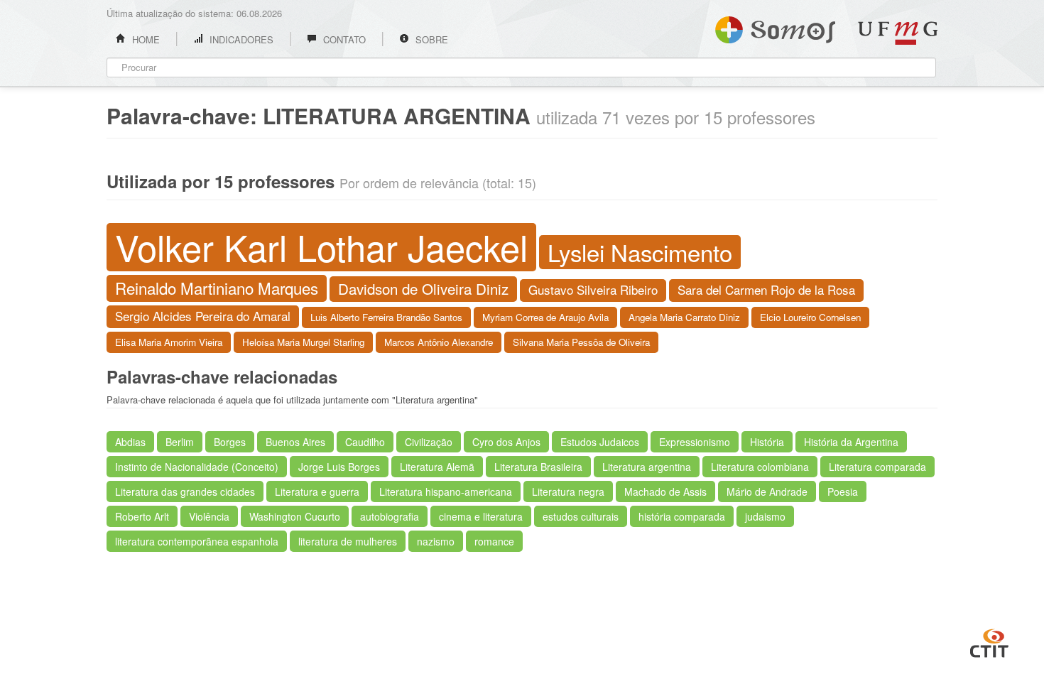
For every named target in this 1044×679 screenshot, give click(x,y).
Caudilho (365, 442)
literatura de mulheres (347, 541)
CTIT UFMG (989, 641)
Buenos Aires (295, 442)
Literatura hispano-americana (445, 491)
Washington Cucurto (294, 516)
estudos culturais (581, 516)
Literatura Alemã (437, 467)
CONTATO (343, 39)
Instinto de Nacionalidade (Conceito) (196, 467)
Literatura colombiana (760, 467)
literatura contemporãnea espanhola (196, 541)
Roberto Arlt (142, 516)
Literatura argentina (646, 467)
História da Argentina (851, 442)
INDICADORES (240, 39)
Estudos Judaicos (599, 442)
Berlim (179, 442)
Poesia (842, 491)
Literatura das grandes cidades (185, 491)
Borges (230, 442)
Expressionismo (694, 442)
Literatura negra (568, 491)
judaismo (765, 516)
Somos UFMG (775, 27)
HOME (144, 39)
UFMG (897, 33)
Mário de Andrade (767, 491)
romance (494, 541)
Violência (209, 516)
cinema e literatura (481, 516)
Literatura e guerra (317, 491)
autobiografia (389, 516)
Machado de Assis (665, 491)
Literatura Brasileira (538, 467)
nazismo (436, 541)
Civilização (428, 442)
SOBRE (430, 39)
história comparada (681, 516)
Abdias (130, 442)
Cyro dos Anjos (506, 442)
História (767, 442)
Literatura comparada (877, 467)
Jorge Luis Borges (339, 467)
